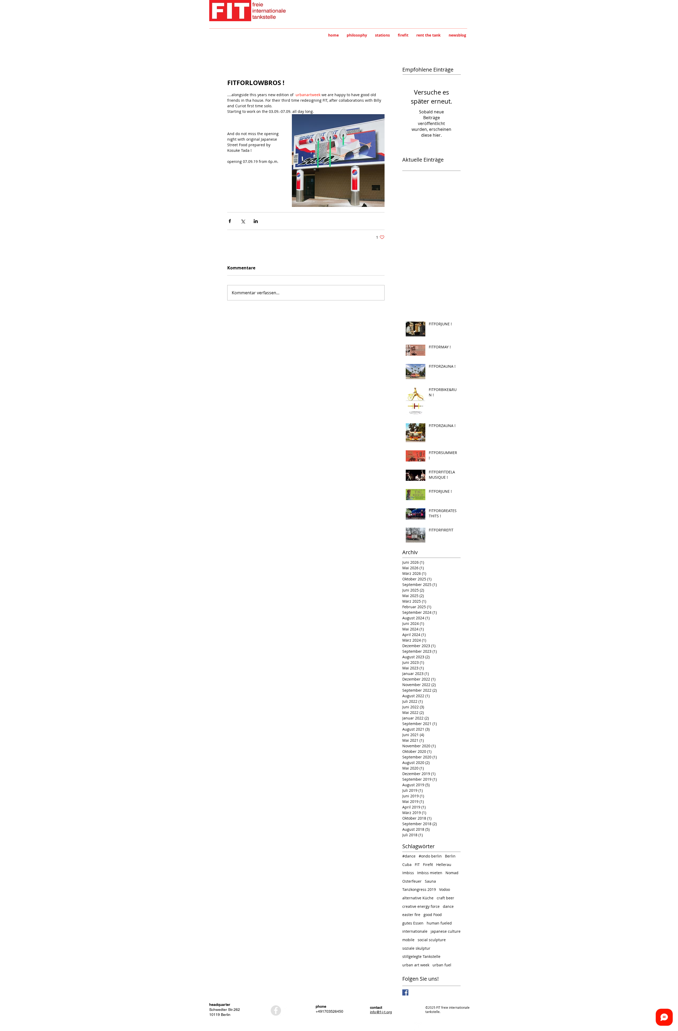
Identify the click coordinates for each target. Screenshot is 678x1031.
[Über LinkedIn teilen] (255, 221)
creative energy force (421, 906)
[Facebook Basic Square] (405, 992)
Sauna (430, 881)
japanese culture (446, 931)
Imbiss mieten (429, 872)
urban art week (415, 964)
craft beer (445, 897)
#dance (409, 856)
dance (448, 906)
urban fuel (441, 964)
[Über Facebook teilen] (229, 221)
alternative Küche (418, 897)
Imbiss (408, 872)
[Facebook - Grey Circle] (276, 1010)
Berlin (450, 856)
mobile (408, 939)
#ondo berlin (430, 856)
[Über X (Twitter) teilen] (242, 221)
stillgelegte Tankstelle (421, 956)
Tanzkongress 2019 (419, 889)
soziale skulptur (416, 948)
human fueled (439, 923)
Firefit (428, 864)
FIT (417, 864)
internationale (414, 931)
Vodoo (444, 889)
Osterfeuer (412, 881)
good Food (432, 914)
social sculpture (432, 939)
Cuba (407, 864)
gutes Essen (412, 923)
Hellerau (443, 864)
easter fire (411, 914)
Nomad (451, 872)
